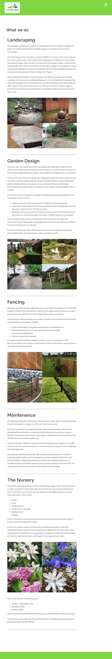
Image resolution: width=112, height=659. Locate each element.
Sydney (37, 655)
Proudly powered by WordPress (16, 655)
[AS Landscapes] (12, 7)
